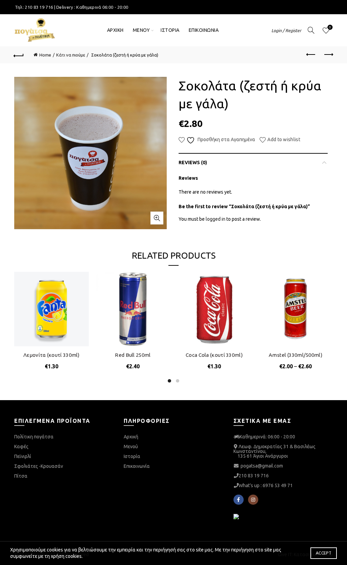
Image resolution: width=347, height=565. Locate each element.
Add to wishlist (283, 139)
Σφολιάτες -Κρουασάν (38, 466)
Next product (328, 55)
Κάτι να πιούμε (70, 54)
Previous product (311, 55)
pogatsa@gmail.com (262, 466)
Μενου (141, 30)
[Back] (19, 55)
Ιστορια (170, 30)
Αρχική (131, 436)
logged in (215, 219)
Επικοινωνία (137, 466)
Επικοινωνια (204, 30)
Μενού (131, 446)
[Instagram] (253, 500)
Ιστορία (132, 456)
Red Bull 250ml (132, 355)
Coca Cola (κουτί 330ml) (214, 355)
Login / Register (286, 30)
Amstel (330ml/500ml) (295, 355)
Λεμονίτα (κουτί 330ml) (51, 355)
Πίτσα (20, 476)
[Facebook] (238, 500)
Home (45, 54)
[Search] (311, 30)
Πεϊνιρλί (22, 456)
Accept (323, 553)
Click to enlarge (156, 218)
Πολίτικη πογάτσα (34, 436)
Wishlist (330, 27)
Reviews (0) (193, 162)
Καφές (21, 446)
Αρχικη (115, 30)
